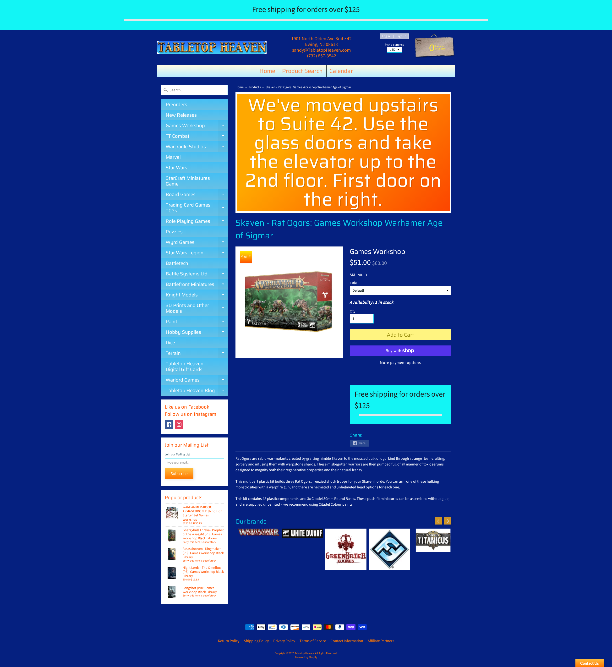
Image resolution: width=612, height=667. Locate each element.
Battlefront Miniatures (197, 285)
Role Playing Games (197, 221)
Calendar (341, 71)
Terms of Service (313, 641)
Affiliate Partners (381, 641)
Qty (352, 311)
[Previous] (438, 521)
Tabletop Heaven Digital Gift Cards (184, 366)
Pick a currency (394, 45)
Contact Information (347, 641)
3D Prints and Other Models (197, 308)
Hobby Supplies (197, 332)
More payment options (400, 362)
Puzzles (174, 231)
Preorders (176, 104)
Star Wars (176, 167)
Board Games (197, 195)
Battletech (177, 263)
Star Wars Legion (197, 253)
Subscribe (179, 474)
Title (353, 283)
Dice (170, 342)
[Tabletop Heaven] (212, 47)
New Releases (181, 115)
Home (267, 71)
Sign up (401, 36)
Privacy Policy (284, 641)
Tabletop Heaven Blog (197, 391)
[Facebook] (169, 424)
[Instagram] (179, 424)
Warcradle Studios (197, 147)
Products (254, 87)
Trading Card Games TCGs (197, 208)
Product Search (302, 71)
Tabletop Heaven (304, 653)
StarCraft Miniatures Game (188, 181)
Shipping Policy (256, 641)
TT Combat (197, 136)
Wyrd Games (197, 242)
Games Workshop (197, 126)
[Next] (447, 521)
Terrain (197, 353)
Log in (386, 36)
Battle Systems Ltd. (197, 274)
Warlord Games (197, 380)
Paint (197, 322)
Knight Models (197, 295)
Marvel (173, 157)
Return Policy (228, 641)
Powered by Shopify (306, 657)
